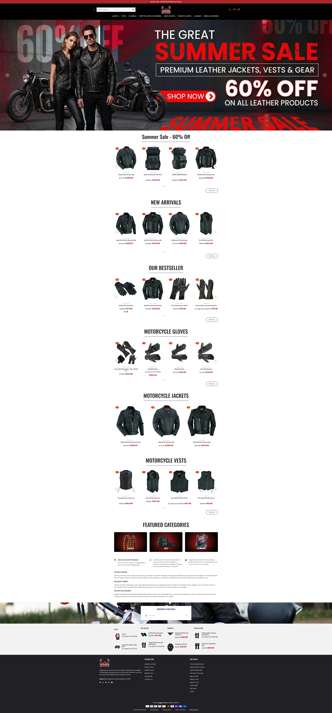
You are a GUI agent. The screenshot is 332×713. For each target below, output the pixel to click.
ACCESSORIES (194, 685)
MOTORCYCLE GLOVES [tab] (166, 331)
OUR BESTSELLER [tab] (166, 267)
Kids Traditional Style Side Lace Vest (206, 498)
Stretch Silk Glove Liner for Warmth (179, 305)
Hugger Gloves (126, 172)
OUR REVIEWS (148, 676)
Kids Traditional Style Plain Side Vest (179, 498)
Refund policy (154, 710)
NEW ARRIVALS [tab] (166, 202)
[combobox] (116, 9)
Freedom (124, 634)
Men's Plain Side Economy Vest (206, 240)
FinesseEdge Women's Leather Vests (126, 498)
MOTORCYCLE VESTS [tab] (166, 460)
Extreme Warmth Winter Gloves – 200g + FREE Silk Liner (126, 370)
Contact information (140, 710)
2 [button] (168, 126)
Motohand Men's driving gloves (126, 305)
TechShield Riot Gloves (153, 369)
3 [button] (167, 186)
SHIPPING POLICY (149, 670)
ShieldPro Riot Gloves (179, 369)
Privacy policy (167, 710)
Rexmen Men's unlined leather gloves (209, 644)
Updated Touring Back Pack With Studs (153, 174)
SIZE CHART (193, 688)
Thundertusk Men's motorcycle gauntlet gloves (206, 305)
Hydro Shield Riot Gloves (206, 369)
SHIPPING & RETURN (150, 664)
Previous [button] (7, 75)
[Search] (133, 9)
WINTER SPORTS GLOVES (197, 667)
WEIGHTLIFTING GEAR (196, 670)
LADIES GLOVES (194, 679)
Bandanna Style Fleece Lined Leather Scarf (181, 633)
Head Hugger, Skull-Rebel (181, 644)
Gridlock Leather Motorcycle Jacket (126, 174)
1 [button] (164, 126)
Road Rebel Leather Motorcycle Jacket (206, 174)
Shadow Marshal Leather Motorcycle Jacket (126, 240)
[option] (126, 164)
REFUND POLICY (149, 673)
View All (212, 320)
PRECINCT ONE (194, 682)
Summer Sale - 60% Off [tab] (166, 136)
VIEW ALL (212, 190)
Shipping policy (193, 710)
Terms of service (180, 710)
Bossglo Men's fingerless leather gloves (129, 645)
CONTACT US (149, 679)
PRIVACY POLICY (149, 667)
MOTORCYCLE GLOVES (196, 673)
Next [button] (324, 75)
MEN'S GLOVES (194, 676)
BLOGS (192, 691)
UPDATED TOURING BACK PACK (179, 174)
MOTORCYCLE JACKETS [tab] (166, 395)
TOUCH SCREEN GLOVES (197, 664)
